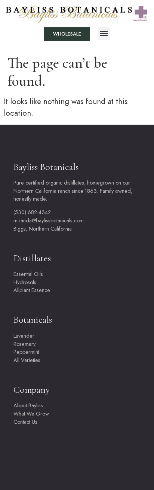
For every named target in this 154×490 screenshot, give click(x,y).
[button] (104, 33)
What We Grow (31, 413)
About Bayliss (28, 405)
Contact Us (25, 422)
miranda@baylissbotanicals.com (48, 220)
